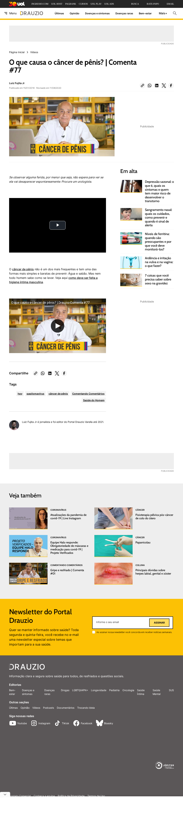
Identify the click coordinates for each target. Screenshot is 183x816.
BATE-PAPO (153, 4)
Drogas (65, 690)
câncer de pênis (23, 269)
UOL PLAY (96, 4)
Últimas (59, 13)
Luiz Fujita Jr (17, 83)
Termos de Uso (96, 796)
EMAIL (170, 4)
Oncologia (128, 690)
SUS (171, 690)
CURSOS (83, 4)
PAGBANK (70, 4)
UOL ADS (109, 4)
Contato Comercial (20, 796)
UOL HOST (56, 4)
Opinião (74, 13)
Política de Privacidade (71, 796)
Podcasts (48, 707)
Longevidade (98, 690)
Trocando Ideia (86, 707)
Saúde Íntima (141, 692)
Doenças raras (124, 13)
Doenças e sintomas (97, 13)
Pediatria (114, 690)
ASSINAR (159, 622)
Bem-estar (145, 13)
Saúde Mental (156, 692)
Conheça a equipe (44, 796)
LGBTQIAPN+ (80, 690)
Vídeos (36, 707)
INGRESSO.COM (39, 4)
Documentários (65, 707)
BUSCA (135, 4)
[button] (142, 85)
